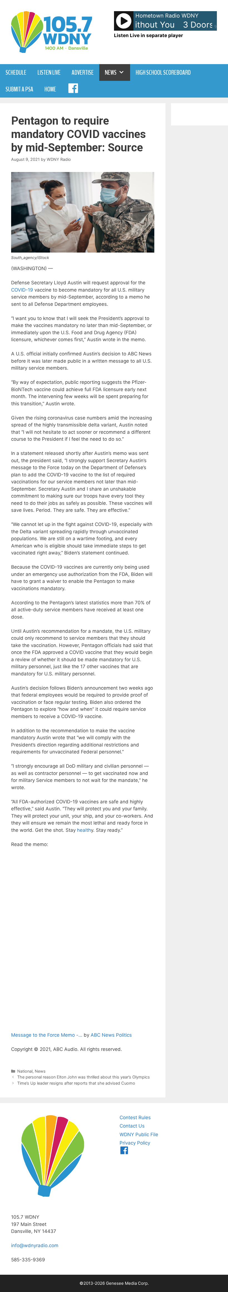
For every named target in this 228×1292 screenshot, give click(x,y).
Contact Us (132, 1126)
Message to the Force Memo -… (46, 1035)
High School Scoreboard (163, 72)
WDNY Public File (139, 1134)
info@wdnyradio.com (34, 1245)
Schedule (16, 72)
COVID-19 (22, 290)
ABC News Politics (111, 1035)
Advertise (83, 72)
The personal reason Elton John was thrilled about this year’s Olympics (83, 1077)
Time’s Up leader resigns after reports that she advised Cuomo (76, 1083)
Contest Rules (135, 1117)
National (25, 1071)
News (111, 72)
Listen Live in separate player (148, 35)
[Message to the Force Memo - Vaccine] (82, 938)
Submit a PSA (19, 89)
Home (50, 89)
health (84, 830)
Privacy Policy (135, 1143)
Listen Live (49, 72)
